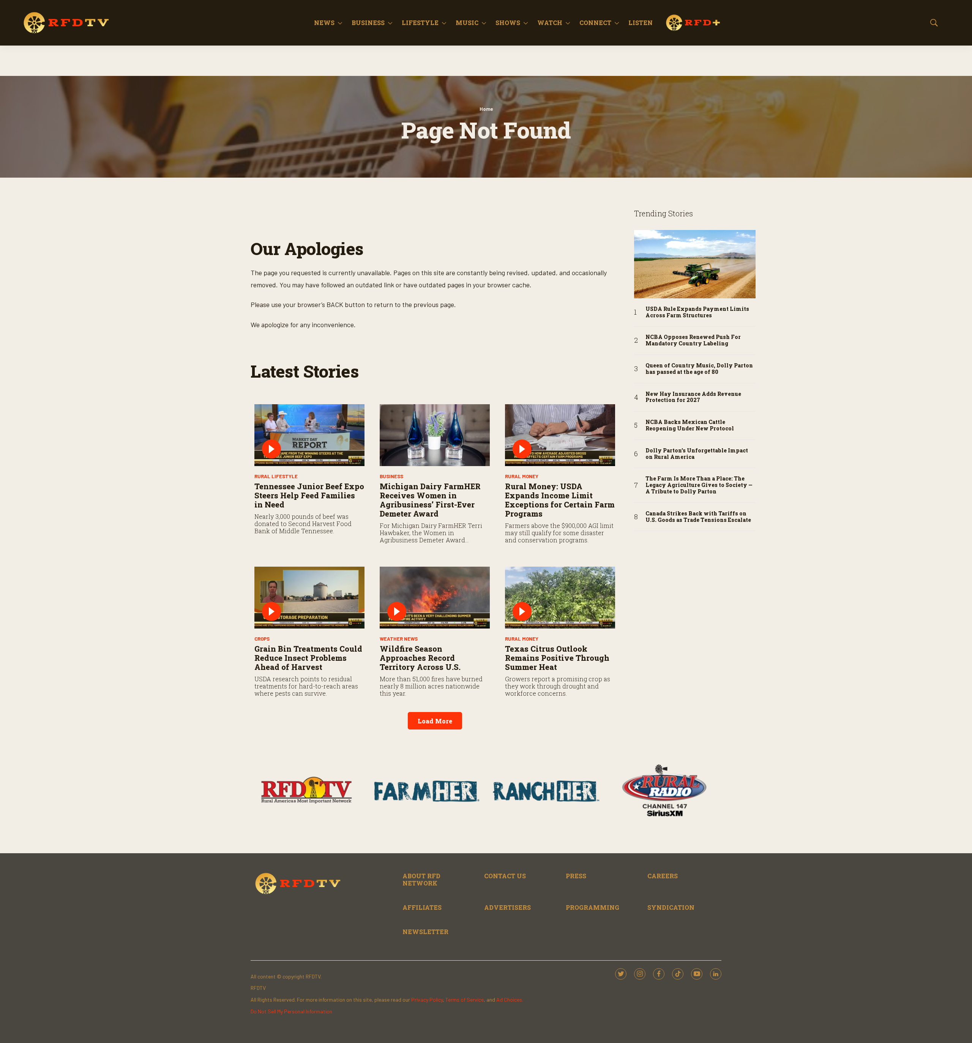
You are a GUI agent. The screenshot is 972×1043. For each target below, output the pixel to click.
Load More (435, 721)
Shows (507, 23)
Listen (640, 23)
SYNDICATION (670, 907)
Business (368, 23)
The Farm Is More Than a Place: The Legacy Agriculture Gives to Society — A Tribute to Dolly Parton (699, 485)
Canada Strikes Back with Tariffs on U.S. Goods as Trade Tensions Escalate (698, 516)
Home (486, 109)
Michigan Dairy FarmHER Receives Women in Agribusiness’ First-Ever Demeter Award (430, 499)
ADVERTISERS (507, 907)
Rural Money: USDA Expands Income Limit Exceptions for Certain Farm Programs (560, 499)
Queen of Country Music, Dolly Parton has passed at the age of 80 (699, 368)
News (324, 23)
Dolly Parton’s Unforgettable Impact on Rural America (696, 453)
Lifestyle (420, 23)
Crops (262, 639)
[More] (340, 23)
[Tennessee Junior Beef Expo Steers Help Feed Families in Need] (309, 435)
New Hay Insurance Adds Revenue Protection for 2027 (693, 397)
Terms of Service (464, 999)
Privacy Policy (427, 999)
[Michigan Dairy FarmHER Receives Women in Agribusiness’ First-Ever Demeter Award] (435, 435)
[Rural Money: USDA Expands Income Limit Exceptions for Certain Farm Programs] (560, 435)
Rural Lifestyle (276, 476)
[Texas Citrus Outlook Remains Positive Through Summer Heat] (560, 598)
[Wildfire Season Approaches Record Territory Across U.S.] (435, 598)
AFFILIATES (422, 907)
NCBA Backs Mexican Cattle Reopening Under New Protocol (689, 425)
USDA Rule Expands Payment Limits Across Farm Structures (697, 312)
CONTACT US (505, 875)
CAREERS (662, 875)
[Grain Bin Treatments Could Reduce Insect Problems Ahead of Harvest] (309, 598)
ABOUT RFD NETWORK (421, 879)
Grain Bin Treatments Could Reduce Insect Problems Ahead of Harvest (308, 658)
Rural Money (521, 476)
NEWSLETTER (425, 931)
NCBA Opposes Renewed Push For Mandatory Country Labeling (693, 340)
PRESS (576, 875)
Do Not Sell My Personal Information (291, 1011)
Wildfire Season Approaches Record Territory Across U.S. (420, 658)
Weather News (399, 639)
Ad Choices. (509, 999)
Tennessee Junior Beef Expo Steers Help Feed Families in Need (309, 495)
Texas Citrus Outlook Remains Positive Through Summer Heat (557, 658)
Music (467, 23)
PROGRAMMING (592, 907)
